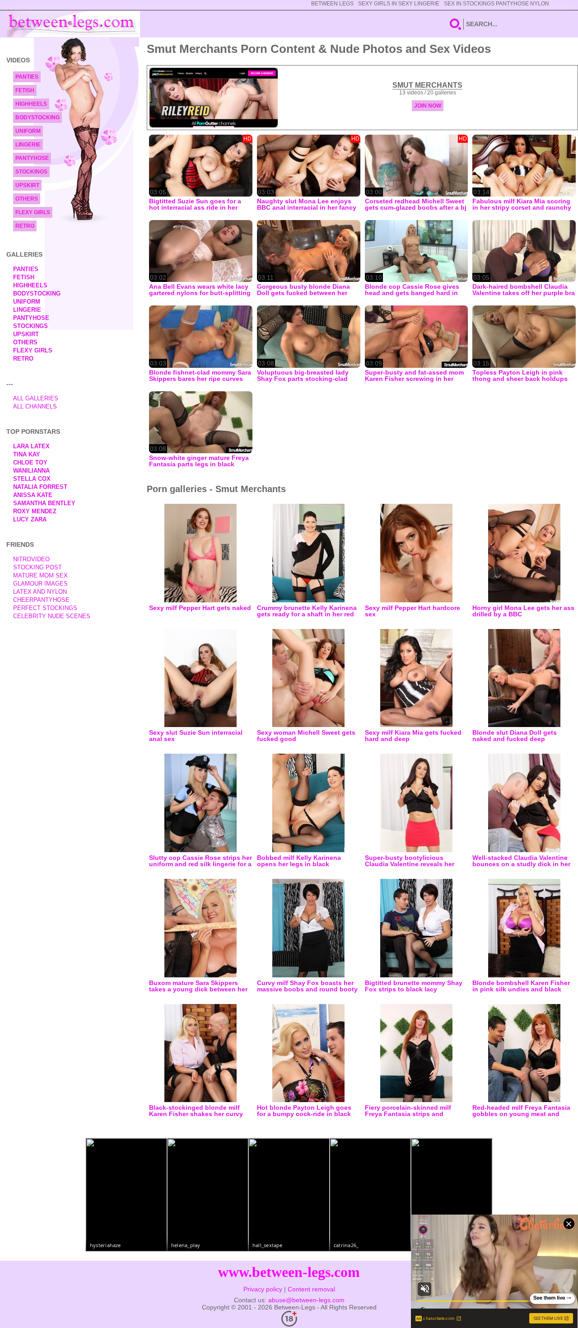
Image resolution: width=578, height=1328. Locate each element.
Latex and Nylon (40, 591)
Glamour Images (40, 583)
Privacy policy (262, 1289)
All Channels (35, 406)
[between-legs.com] (73, 24)
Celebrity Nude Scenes (51, 616)
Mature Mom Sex (40, 575)
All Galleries (35, 398)
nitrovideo (31, 559)
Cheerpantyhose (41, 599)
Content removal (311, 1289)
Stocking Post (37, 567)
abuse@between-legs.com (306, 1300)
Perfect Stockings (45, 608)
